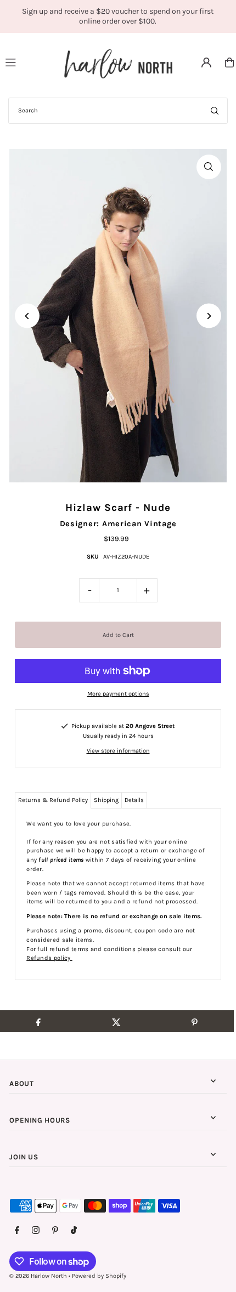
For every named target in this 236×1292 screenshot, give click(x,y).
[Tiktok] (74, 1230)
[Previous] (27, 316)
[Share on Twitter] (116, 1021)
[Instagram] (36, 1230)
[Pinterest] (55, 1230)
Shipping (106, 800)
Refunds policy (49, 957)
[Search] (214, 111)
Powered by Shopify (99, 1275)
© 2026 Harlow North (38, 1275)
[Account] (206, 62)
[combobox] (118, 111)
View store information (118, 750)
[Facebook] (17, 1230)
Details (134, 800)
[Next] (208, 316)
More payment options (118, 693)
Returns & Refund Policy (53, 800)
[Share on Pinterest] (194, 1021)
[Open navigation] (29, 62)
